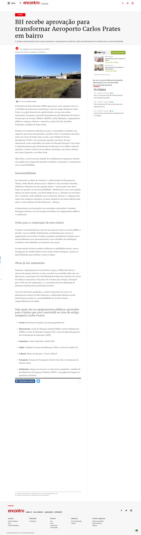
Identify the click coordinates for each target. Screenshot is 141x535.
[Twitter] (128, 3)
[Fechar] (134, 529)
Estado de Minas (13, 521)
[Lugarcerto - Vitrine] (99, 53)
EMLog (94, 525)
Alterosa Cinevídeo (97, 521)
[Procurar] (20, 3)
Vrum (52, 523)
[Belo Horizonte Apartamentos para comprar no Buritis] (99, 59)
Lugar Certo (53, 525)
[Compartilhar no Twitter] (38, 381)
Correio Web (53, 527)
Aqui (9, 523)
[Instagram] (132, 3)
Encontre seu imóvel (118, 52)
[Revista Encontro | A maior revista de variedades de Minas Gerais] (31, 3)
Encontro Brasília (76, 521)
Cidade (44, 3)
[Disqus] (48, 413)
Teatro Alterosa (97, 523)
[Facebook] (123, 3)
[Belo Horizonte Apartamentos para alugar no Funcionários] (99, 67)
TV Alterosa (32, 521)
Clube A (73, 523)
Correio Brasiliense (13, 525)
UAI (51, 521)
